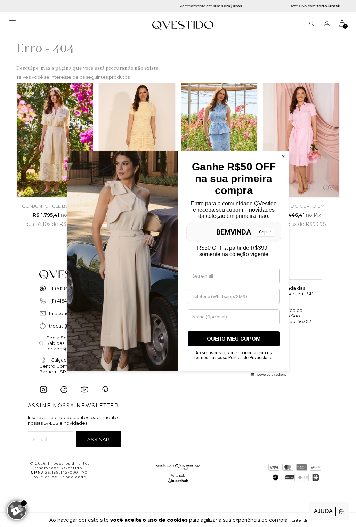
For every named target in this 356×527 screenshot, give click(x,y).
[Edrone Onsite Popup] (178, 263)
